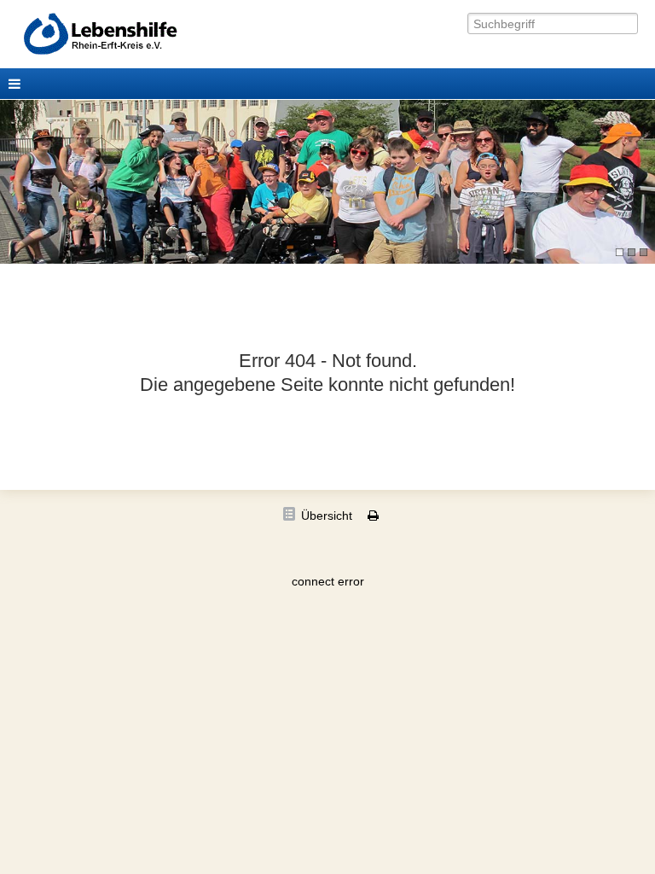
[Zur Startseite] (125, 34)
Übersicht (326, 515)
